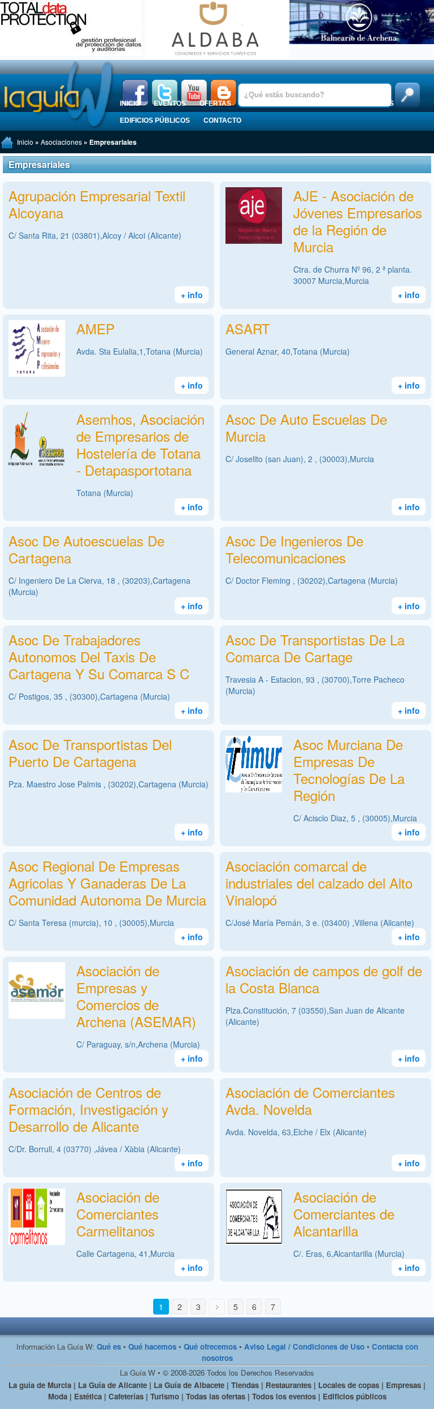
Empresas (308, 103)
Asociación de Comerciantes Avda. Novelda (310, 1100)
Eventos (170, 103)
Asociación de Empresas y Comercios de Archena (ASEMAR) (136, 995)
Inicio (130, 103)
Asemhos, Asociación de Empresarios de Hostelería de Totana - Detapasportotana (140, 444)
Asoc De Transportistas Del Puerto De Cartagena (90, 752)
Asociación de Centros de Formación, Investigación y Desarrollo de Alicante (88, 1109)
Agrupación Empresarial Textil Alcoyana (96, 204)
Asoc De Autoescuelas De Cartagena (86, 549)
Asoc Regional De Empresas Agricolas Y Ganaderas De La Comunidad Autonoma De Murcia (107, 883)
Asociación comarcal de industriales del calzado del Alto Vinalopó (319, 883)
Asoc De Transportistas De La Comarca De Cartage (315, 648)
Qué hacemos (152, 1346)
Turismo (260, 103)
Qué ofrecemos (210, 1346)
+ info (192, 294)
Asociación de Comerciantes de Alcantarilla (343, 1213)
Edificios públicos (155, 120)
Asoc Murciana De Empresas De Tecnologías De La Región (349, 769)
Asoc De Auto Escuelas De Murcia (306, 427)
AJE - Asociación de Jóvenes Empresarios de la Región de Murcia (357, 221)
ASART (247, 328)
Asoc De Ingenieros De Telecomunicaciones (294, 549)
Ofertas (215, 103)
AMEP (95, 328)
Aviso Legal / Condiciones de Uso (304, 1346)
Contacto (222, 120)
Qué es (109, 1346)
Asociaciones (367, 103)
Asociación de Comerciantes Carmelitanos (117, 1213)
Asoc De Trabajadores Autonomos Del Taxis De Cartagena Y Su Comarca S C (98, 656)
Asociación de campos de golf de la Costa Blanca (323, 978)
